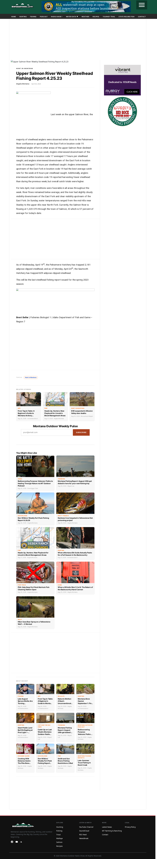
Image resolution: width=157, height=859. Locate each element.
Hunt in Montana (24, 68)
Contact (142, 17)
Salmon (59, 842)
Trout (58, 834)
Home (13, 17)
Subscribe (81, 432)
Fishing (33, 17)
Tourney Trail (109, 17)
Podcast (44, 17)
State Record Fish (127, 17)
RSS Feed (83, 834)
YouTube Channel (86, 827)
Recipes (96, 17)
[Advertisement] (78, 40)
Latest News (107, 827)
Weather (85, 17)
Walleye (59, 838)
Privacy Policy (130, 827)
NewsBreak (83, 838)
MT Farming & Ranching (112, 831)
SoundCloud (84, 831)
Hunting (23, 17)
